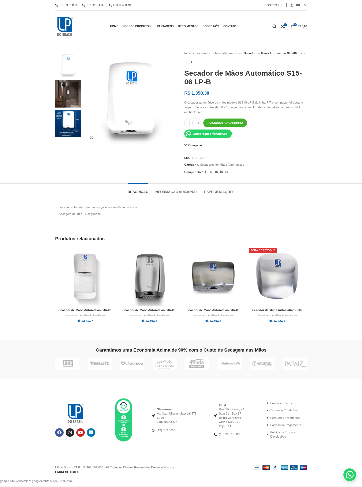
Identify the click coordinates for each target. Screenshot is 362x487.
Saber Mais (323, 479)
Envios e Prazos (281, 403)
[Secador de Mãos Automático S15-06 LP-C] (213, 276)
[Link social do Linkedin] (304, 5)
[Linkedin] (91, 432)
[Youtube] (80, 432)
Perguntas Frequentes (285, 417)
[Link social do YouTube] (298, 5)
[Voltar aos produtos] (191, 62)
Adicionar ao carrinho (225, 122)
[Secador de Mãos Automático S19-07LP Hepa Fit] (277, 276)
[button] (349, 474)
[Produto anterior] (186, 62)
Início (187, 53)
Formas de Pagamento (285, 425)
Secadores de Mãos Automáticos (218, 53)
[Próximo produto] (196, 62)
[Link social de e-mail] (216, 172)
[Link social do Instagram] (292, 5)
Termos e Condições (284, 410)
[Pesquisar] (274, 26)
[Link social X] (210, 172)
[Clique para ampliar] (91, 137)
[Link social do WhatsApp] (226, 172)
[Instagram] (70, 432)
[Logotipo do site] (64, 26)
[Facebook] (59, 432)
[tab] (138, 189)
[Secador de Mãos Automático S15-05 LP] (85, 276)
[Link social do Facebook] (286, 5)
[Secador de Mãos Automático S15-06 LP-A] (149, 276)
